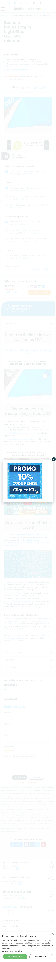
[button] (28, 951)
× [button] (53, 934)
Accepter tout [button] (15, 956)
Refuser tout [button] (41, 956)
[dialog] (28, 946)
